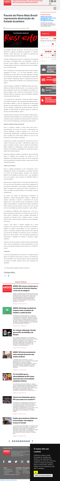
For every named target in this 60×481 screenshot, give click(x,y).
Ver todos (55, 82)
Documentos (26, 468)
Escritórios (18, 472)
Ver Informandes (53, 92)
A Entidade (19, 468)
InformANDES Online (8, 471)
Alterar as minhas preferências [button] (43, 475)
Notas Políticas (26, 471)
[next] (55, 38)
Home (5, 468)
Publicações (6, 472)
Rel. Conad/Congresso (27, 472)
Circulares (25, 469)
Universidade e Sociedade (9, 474)
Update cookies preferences (8, 480)
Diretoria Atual (19, 469)
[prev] (54, 38)
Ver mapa (29, 454)
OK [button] (36, 472)
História (17, 471)
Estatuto (17, 474)
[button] (54, 29)
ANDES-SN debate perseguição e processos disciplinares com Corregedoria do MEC (48, 18)
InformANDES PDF (8, 469)
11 (23, 441)
